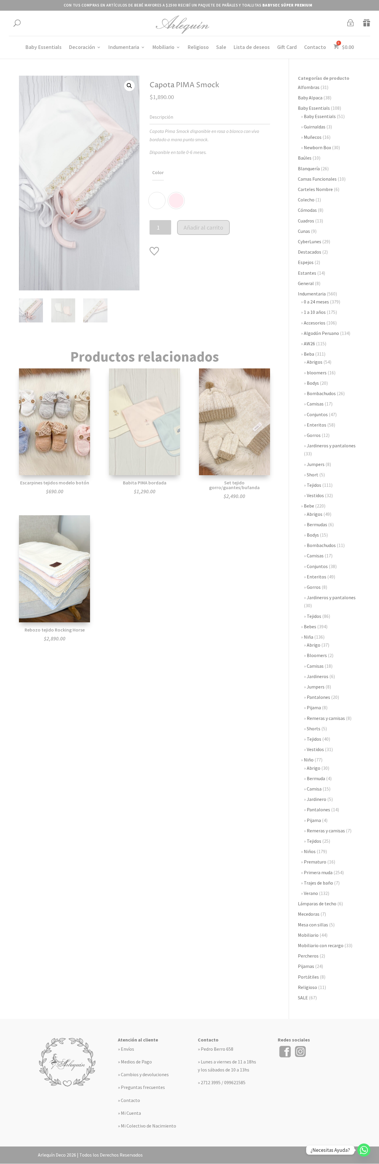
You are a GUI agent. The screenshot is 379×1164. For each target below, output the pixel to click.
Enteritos (316, 425)
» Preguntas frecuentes (141, 1087)
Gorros (314, 435)
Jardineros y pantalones (331, 446)
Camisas (315, 404)
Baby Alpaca (310, 98)
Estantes (307, 273)
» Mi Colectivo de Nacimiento (147, 1126)
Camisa (314, 789)
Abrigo (313, 645)
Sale (221, 47)
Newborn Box (317, 147)
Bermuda (316, 778)
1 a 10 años (315, 312)
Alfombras (308, 87)
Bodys (313, 383)
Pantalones (318, 697)
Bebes (310, 626)
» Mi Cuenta (129, 1113)
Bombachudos (321, 393)
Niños (310, 851)
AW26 (309, 343)
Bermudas (317, 524)
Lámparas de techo (317, 904)
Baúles (304, 158)
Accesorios (314, 323)
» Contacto (129, 1100)
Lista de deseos (252, 47)
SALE (303, 998)
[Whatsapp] (363, 1150)
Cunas (304, 231)
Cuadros (306, 221)
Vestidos (315, 495)
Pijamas (306, 966)
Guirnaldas (314, 127)
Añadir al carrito (203, 227)
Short (312, 475)
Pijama (314, 707)
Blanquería (309, 168)
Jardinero (316, 799)
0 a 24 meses (316, 302)
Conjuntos (317, 414)
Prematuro (315, 862)
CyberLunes (309, 241)
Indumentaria (123, 47)
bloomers (317, 373)
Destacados (309, 252)
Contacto (315, 47)
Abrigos (314, 362)
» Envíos (126, 1049)
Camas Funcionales (317, 179)
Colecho (306, 200)
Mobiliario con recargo (320, 945)
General (306, 283)
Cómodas (307, 210)
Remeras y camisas (326, 718)
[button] (129, 85)
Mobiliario (163, 47)
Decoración (82, 47)
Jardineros (317, 676)
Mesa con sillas (313, 925)
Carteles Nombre (315, 189)
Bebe (309, 506)
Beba (309, 354)
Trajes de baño (318, 883)
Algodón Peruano (321, 333)
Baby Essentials (43, 47)
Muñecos (313, 137)
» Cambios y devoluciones (143, 1074)
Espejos (306, 262)
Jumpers (316, 464)
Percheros (308, 956)
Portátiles (308, 977)
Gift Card (287, 47)
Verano (311, 893)
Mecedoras (308, 914)
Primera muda (318, 872)
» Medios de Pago (135, 1062)
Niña (308, 637)
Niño (309, 760)
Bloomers (317, 655)
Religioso (198, 47)
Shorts (313, 729)
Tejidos (314, 485)
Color (158, 172)
